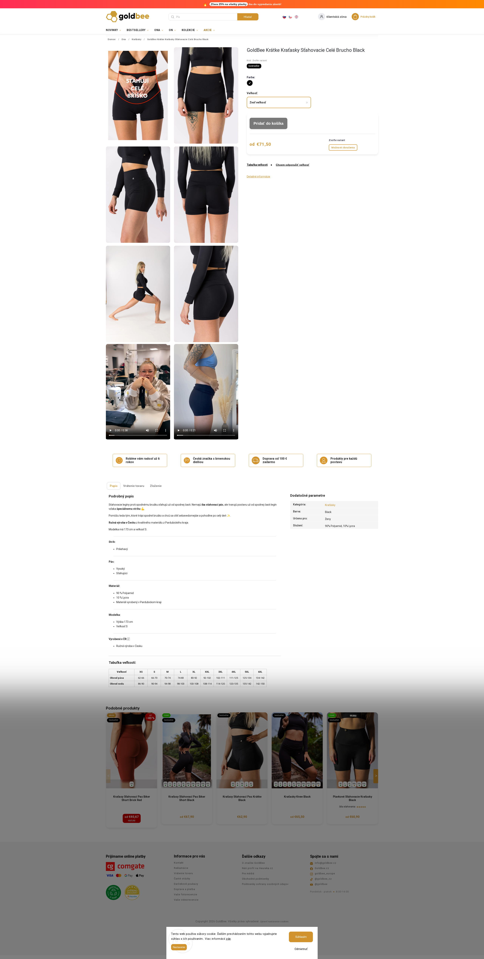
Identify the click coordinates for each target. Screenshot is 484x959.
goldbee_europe (325, 873)
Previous (109, 776)
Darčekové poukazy (186, 883)
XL (183, 783)
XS (131, 783)
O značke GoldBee (253, 862)
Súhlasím (301, 937)
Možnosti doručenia (343, 147)
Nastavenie (179, 947)
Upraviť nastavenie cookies (274, 921)
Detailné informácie (258, 176)
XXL (188, 783)
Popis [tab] (113, 486)
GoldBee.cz (322, 868)
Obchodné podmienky (255, 878)
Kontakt (179, 862)
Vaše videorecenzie (186, 899)
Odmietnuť (301, 949)
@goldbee (321, 884)
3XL (193, 783)
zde (228, 938)
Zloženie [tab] (156, 486)
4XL (198, 783)
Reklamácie (181, 868)
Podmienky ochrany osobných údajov (265, 884)
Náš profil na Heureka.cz (257, 868)
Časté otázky (182, 878)
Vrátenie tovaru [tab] (133, 486)
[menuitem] (115, 30)
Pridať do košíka (268, 123)
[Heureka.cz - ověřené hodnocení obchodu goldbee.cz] (131, 891)
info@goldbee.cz (325, 862)
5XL (203, 783)
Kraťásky (330, 505)
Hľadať (248, 16)
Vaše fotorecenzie (185, 894)
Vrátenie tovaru (183, 873)
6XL (208, 783)
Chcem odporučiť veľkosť (292, 164)
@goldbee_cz (323, 878)
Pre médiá (248, 873)
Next (376, 776)
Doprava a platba (184, 889)
